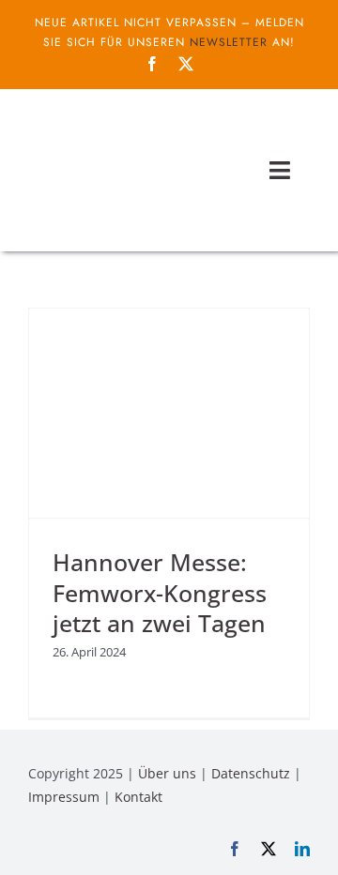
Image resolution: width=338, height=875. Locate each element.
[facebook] (152, 63)
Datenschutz (250, 773)
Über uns (167, 773)
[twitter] (185, 63)
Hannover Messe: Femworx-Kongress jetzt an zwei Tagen (160, 592)
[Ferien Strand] (122, 124)
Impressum (64, 797)
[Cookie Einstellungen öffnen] (34, 850)
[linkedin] (302, 848)
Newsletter (229, 42)
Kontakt (138, 797)
